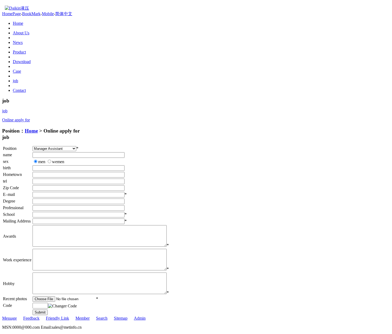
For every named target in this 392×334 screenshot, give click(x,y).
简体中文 (63, 13)
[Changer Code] (62, 306)
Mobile (48, 13)
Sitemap (120, 318)
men (41, 161)
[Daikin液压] (15, 8)
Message (9, 318)
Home (31, 131)
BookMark (31, 13)
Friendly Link (57, 318)
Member (82, 318)
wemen (58, 161)
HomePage (11, 13)
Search (101, 318)
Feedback (31, 318)
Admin (140, 318)
